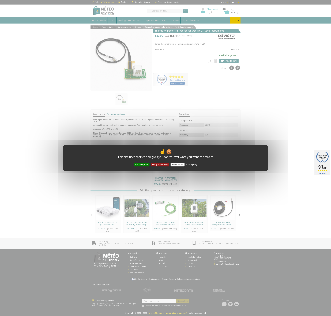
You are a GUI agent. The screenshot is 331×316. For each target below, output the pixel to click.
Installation (174, 20)
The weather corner (190, 20)
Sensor (112, 20)
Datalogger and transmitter (129, 20)
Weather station (99, 20)
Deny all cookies (160, 164)
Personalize (177, 164)
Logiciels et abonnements (155, 20)
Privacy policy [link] (191, 164)
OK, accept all (141, 164)
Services (235, 20)
